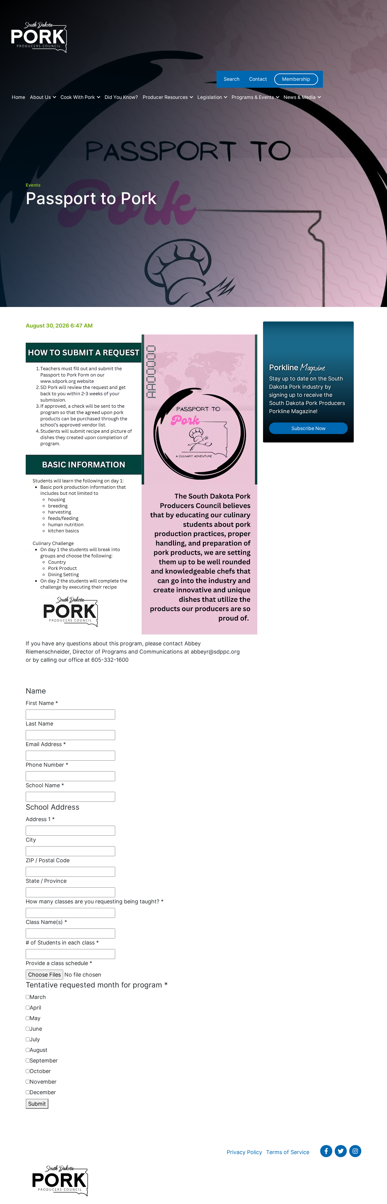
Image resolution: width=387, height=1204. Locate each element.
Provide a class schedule (59, 963)
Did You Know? (121, 97)
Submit (37, 1104)
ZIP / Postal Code (48, 860)
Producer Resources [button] (166, 97)
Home (18, 97)
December (43, 1092)
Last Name (39, 723)
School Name (45, 785)
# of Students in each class (62, 942)
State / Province (46, 881)
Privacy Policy (244, 1152)
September (44, 1060)
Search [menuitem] (231, 79)
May (35, 1018)
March (38, 997)
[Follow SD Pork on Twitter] (341, 1151)
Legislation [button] (210, 97)
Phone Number (47, 765)
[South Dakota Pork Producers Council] (39, 35)
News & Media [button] (300, 97)
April (35, 1007)
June (36, 1029)
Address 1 (40, 819)
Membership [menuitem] (296, 79)
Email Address (46, 744)
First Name (42, 703)
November (43, 1081)
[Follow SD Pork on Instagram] (355, 1151)
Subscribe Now (308, 428)
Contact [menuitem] (258, 79)
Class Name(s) (46, 922)
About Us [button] (41, 97)
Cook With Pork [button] (78, 97)
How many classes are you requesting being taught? (95, 901)
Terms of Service (287, 1152)
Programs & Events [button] (253, 97)
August (38, 1050)
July (35, 1039)
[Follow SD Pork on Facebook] (326, 1151)
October (40, 1071)
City (31, 840)
